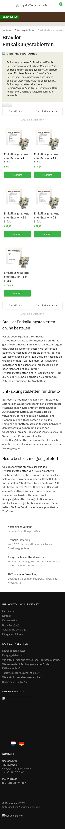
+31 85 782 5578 (15, 772)
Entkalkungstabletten (24, 30)
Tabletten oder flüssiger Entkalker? (21, 672)
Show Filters (15, 111)
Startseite (7, 30)
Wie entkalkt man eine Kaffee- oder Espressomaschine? (31, 659)
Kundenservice (9, 620)
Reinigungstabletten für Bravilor (38, 91)
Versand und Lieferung (14, 629)
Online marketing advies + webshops (21, 807)
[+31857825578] (9, 13)
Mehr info (17, 174)
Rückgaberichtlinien (12, 634)
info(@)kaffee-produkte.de (16, 768)
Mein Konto (8, 611)
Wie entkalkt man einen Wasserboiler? (22, 677)
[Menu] (4, 6)
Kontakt (6, 615)
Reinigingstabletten (12, 655)
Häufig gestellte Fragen (15, 682)
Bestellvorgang (10, 625)
